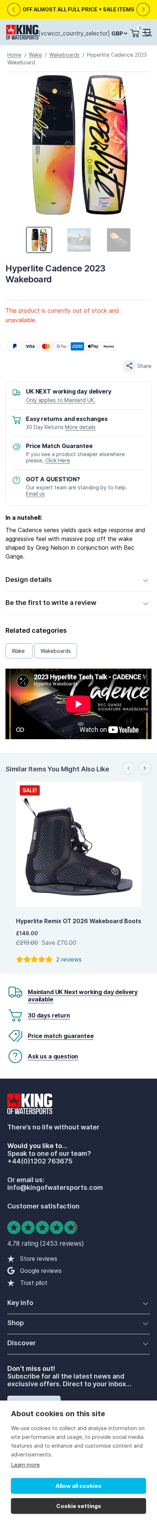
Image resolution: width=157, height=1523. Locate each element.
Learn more (25, 1464)
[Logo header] (22, 33)
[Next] (143, 9)
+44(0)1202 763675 (39, 1161)
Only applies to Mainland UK (60, 400)
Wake (35, 55)
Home (14, 55)
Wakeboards (64, 55)
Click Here (57, 460)
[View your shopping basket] (134, 33)
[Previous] (14, 9)
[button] (146, 33)
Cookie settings (78, 1506)
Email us (35, 493)
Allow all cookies (78, 1485)
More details (80, 427)
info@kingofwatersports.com (55, 1187)
